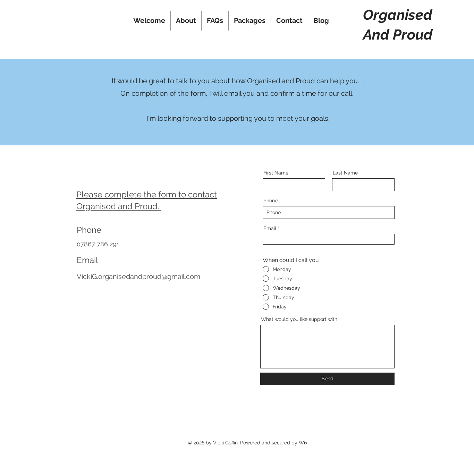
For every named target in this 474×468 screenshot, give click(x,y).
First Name (275, 172)
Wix (303, 442)
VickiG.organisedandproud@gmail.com (138, 276)
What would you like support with (299, 319)
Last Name (345, 172)
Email (269, 228)
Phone (270, 200)
